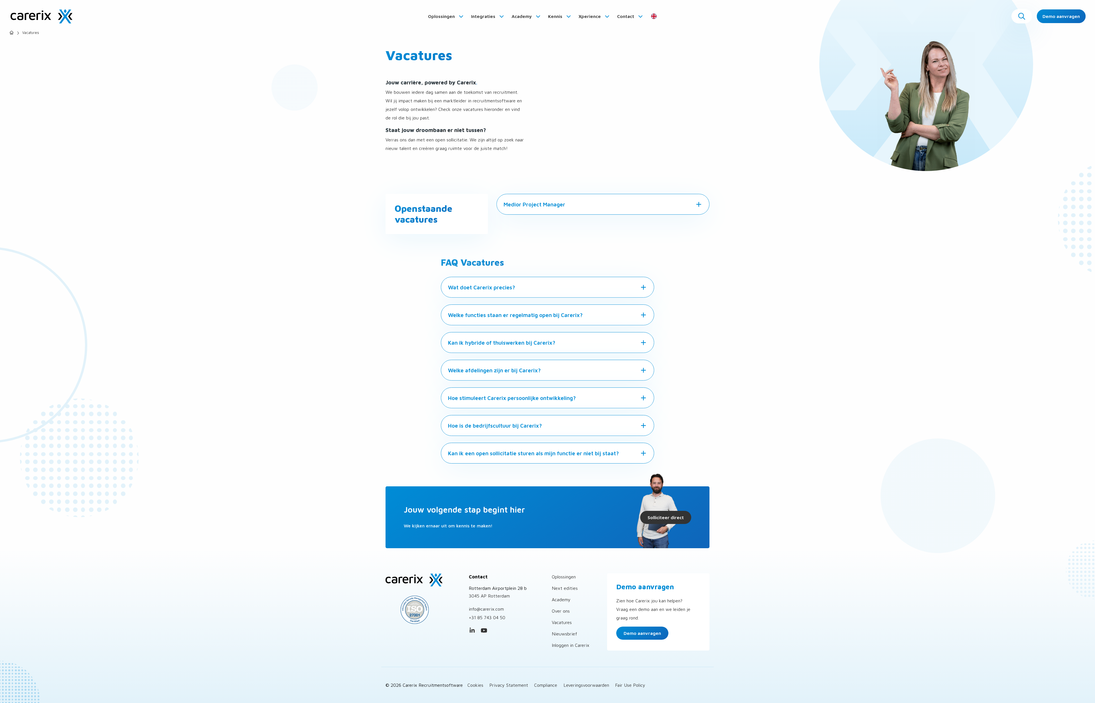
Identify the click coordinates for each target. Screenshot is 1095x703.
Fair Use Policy (630, 685)
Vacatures (562, 622)
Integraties (483, 16)
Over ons (561, 610)
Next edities (565, 588)
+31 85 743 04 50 (487, 617)
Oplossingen (442, 16)
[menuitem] (446, 16)
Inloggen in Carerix (570, 645)
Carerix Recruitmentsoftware (41, 16)
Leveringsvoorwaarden (586, 685)
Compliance (545, 685)
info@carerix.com (486, 608)
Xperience (590, 16)
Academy (522, 16)
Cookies (475, 685)
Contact (626, 16)
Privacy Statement (508, 685)
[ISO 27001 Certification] (423, 610)
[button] (1021, 16)
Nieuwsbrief (564, 633)
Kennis (555, 16)
